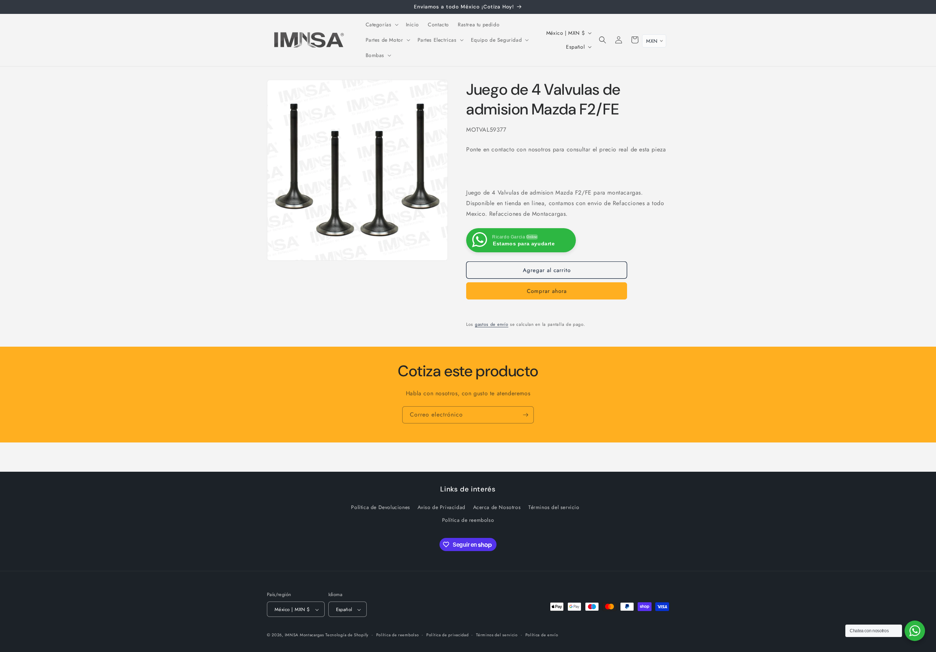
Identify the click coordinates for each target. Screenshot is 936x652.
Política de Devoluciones (380, 507)
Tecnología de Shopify (347, 635)
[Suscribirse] (525, 414)
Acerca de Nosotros (497, 507)
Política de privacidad (447, 635)
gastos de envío (492, 324)
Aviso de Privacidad (441, 507)
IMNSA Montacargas (304, 635)
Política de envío (541, 635)
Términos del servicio (554, 507)
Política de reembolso (468, 520)
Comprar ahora (547, 291)
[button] (381, 24)
